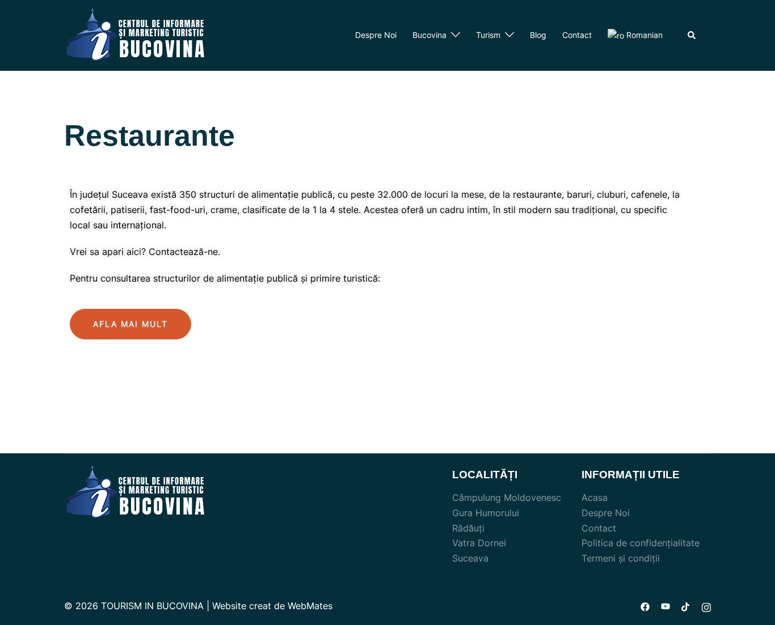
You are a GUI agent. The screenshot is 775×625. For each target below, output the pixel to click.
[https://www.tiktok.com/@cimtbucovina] (685, 605)
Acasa (595, 497)
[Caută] (692, 35)
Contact (577, 35)
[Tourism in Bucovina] (135, 34)
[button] (130, 324)
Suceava (470, 558)
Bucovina (429, 35)
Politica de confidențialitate (641, 543)
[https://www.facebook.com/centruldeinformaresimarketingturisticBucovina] (645, 605)
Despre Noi (376, 35)
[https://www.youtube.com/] (665, 605)
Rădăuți (468, 528)
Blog (538, 35)
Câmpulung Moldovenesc (506, 497)
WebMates (310, 605)
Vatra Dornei (479, 543)
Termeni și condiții (621, 558)
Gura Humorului (485, 512)
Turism (488, 35)
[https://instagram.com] (706, 605)
